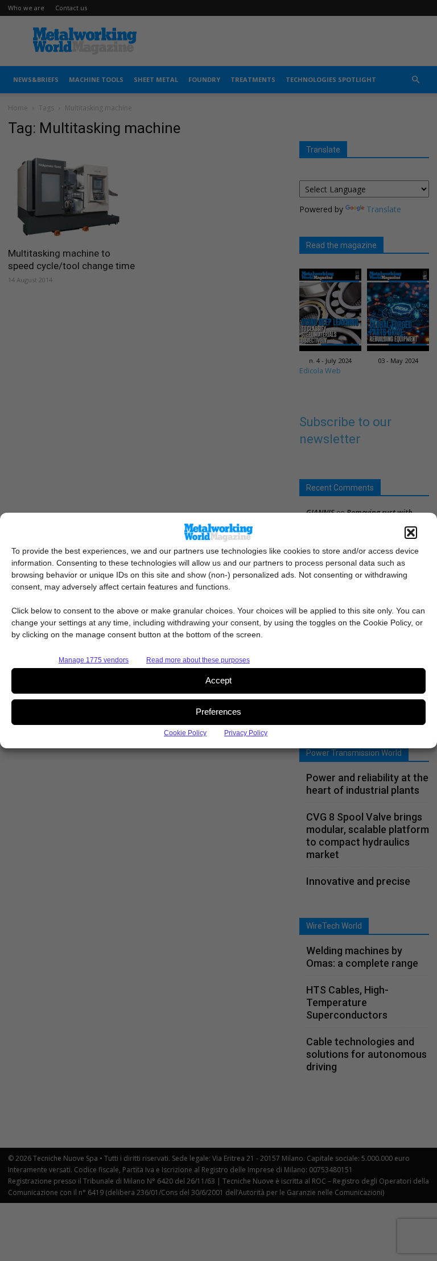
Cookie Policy (185, 733)
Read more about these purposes (198, 660)
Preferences (218, 711)
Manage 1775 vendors (94, 660)
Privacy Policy (245, 733)
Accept (218, 680)
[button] (411, 532)
